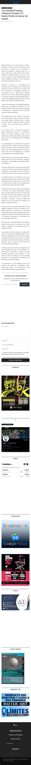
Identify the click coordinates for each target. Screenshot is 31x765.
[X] (8, 314)
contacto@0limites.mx (18, 743)
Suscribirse (24, 284)
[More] (23, 314)
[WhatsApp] (13, 314)
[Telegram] (18, 314)
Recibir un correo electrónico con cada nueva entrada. (16, 357)
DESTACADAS (8, 5)
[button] (2, 2)
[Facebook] (4, 314)
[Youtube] (19, 753)
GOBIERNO (10, 8)
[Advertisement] (15, 53)
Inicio (3, 5)
